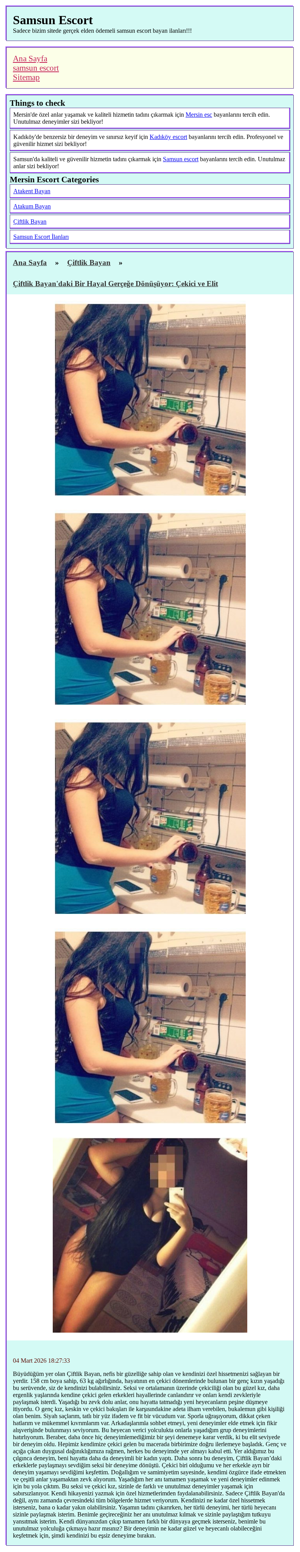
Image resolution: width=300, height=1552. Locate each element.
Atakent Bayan (31, 191)
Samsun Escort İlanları (41, 236)
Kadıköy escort (168, 136)
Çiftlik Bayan (29, 221)
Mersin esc (199, 114)
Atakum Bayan (32, 206)
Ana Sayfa (30, 58)
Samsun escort (180, 159)
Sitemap (26, 77)
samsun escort (36, 67)
